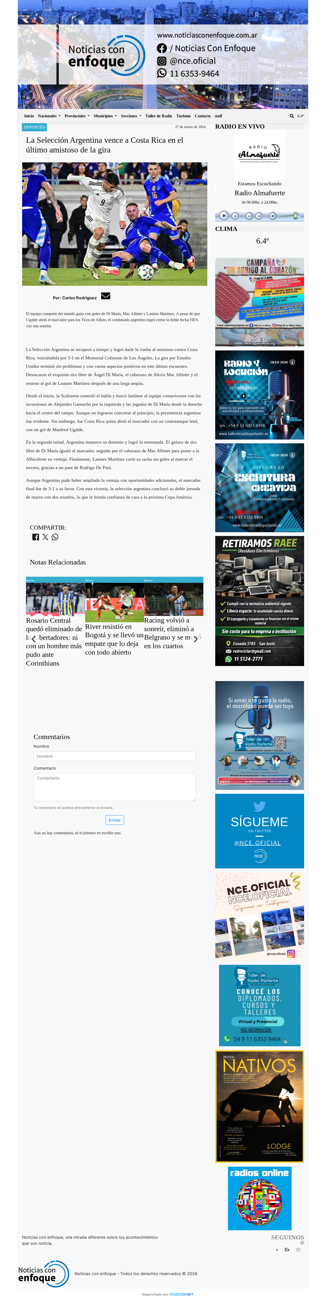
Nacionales (48, 116)
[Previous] (34, 639)
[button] (292, 116)
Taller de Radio (158, 116)
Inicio (29, 116)
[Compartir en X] (45, 538)
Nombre (41, 746)
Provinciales (76, 116)
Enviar (115, 820)
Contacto (203, 116)
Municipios (104, 116)
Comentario (45, 768)
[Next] (195, 639)
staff (218, 116)
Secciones (129, 116)
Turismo (183, 116)
